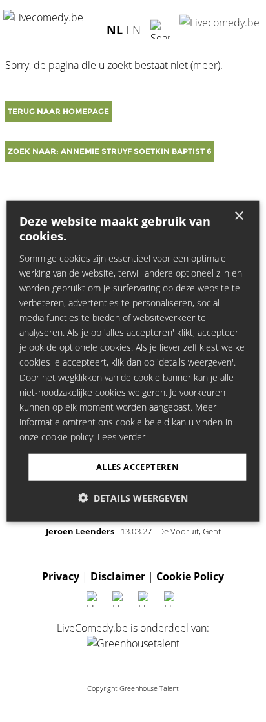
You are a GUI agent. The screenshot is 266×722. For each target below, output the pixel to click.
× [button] (238, 216)
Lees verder (121, 437)
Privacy (60, 576)
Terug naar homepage (58, 111)
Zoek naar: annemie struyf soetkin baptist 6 (110, 151)
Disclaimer (117, 576)
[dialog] (132, 361)
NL (115, 29)
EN (133, 29)
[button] (133, 497)
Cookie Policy (190, 576)
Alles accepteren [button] (137, 467)
